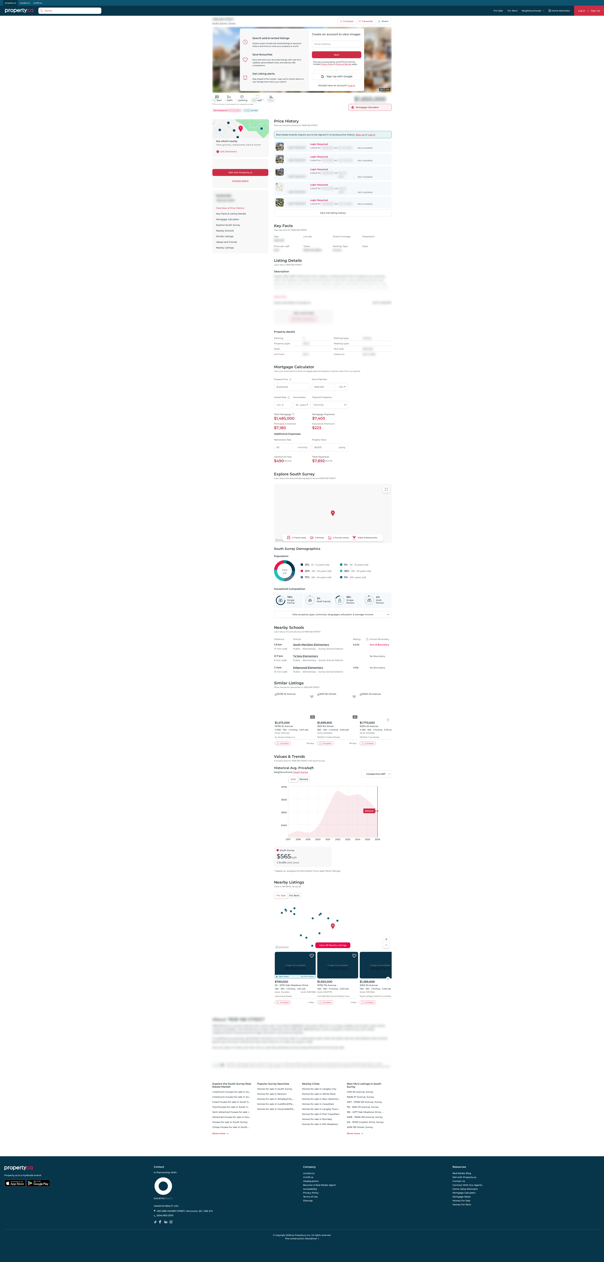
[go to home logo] (18, 1168)
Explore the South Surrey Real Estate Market (231, 1085)
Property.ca (10, 1175)
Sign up (360, 134)
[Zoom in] (386, 939)
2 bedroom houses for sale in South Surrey (236, 1097)
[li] (166, 1222)
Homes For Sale (461, 1200)
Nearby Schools (225, 230)
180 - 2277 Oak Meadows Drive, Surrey (368, 1112)
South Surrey (219, 23)
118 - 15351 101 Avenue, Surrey (363, 1107)
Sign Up (595, 10)
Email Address (320, 43)
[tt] (156, 1222)
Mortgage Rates (462, 1196)
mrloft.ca (37, 3)
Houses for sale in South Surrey (230, 1122)
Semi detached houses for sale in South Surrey (239, 1112)
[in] (171, 1222)
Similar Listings (224, 236)
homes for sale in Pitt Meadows (320, 1124)
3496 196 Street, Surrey (360, 1127)
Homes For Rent (462, 1204)
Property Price (282, 379)
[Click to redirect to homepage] (19, 10)
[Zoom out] (386, 945)
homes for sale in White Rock (319, 1094)
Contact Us (459, 1181)
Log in (351, 85)
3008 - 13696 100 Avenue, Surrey (365, 1117)
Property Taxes (319, 440)
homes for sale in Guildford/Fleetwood (279, 1104)
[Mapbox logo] (282, 540)
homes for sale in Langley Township (322, 1109)
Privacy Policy (327, 64)
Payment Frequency (322, 397)
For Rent (512, 10)
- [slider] (357, 782)
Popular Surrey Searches (273, 1083)
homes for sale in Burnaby (317, 1119)
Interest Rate (281, 397)
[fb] (161, 1222)
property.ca (10, 3)
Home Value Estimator (465, 1189)
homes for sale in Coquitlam (318, 1104)
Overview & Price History (230, 208)
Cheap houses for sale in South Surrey (233, 1127)
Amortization (299, 397)
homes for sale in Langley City (319, 1088)
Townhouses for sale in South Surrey (233, 1107)
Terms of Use (310, 1196)
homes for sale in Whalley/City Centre (278, 1099)
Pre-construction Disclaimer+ (302, 1238)
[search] (69, 11)
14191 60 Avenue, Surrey (360, 1091)
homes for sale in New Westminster (322, 1099)
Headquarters (311, 1181)
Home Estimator (561, 10)
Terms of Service (343, 64)
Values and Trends (226, 242)
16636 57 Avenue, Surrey (360, 1097)
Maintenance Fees (282, 440)
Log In (581, 10)
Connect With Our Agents (467, 1185)
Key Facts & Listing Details (231, 213)
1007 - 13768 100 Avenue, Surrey (364, 1102)
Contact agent (240, 181)
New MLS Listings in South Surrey (364, 1085)
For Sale (498, 10)
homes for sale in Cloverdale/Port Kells (279, 1109)
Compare (348, 21)
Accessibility (310, 1189)
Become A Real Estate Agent (319, 1185)
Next (336, 54)
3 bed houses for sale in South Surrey (233, 1102)
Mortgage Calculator (227, 219)
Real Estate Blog (462, 1173)
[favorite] (312, 696)
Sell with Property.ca (240, 172)
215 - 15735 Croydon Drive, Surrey (365, 1122)
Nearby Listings (225, 247)
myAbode (28, 1175)
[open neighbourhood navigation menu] (543, 11)
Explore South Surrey (228, 225)
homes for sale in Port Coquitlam (321, 1114)
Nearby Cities (310, 1083)
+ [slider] (386, 782)
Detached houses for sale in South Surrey (235, 1117)
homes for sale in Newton (272, 1094)
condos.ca (25, 3)
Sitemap (308, 1200)
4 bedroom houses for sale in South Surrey (236, 1091)
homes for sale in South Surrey (274, 1088)
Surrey (232, 23)
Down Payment (319, 379)
